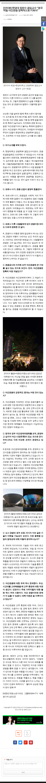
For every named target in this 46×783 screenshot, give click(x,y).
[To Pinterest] (31, 741)
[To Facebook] (15, 741)
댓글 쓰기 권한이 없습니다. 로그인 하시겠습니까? (21, 764)
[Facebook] (43, 23)
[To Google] (25, 741)
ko (43, 19)
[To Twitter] (20, 741)
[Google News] (43, 28)
